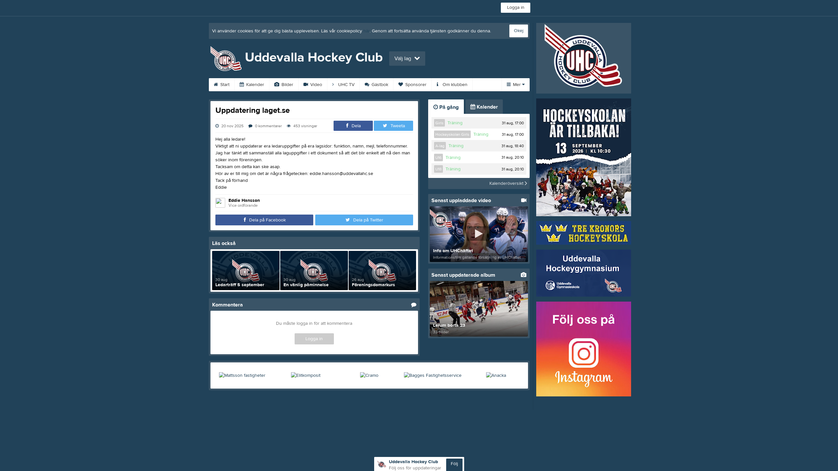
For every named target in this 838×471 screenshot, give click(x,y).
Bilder (286, 85)
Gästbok (379, 85)
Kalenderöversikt (507, 183)
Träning (455, 123)
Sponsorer (415, 85)
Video (315, 85)
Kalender (254, 85)
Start (224, 85)
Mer (517, 85)
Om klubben (454, 85)
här (366, 31)
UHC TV (346, 85)
